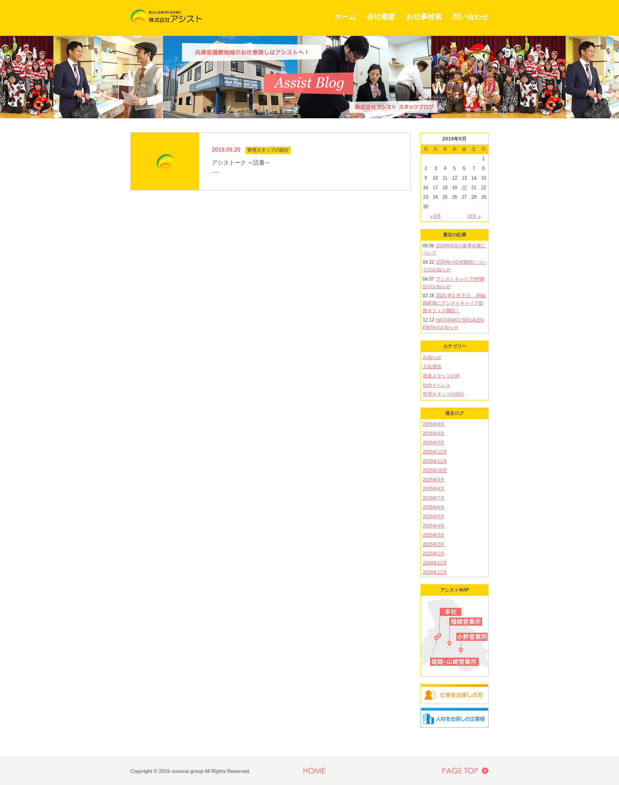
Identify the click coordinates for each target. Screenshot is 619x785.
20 (464, 187)
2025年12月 (435, 452)
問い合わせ (471, 16)
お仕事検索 (424, 16)
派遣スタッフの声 (441, 376)
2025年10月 (435, 470)
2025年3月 (434, 535)
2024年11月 (435, 572)
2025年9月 (434, 479)
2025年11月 (435, 461)
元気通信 (432, 366)
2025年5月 (434, 516)
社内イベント (437, 385)
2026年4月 (434, 433)
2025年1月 (434, 553)
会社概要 (381, 16)
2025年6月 (434, 507)
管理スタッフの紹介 (444, 394)
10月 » (474, 216)
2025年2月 (434, 544)
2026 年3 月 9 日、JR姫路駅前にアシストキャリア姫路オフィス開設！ (454, 303)
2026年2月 (434, 443)
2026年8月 (434, 424)
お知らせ (432, 357)
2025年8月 (434, 488)
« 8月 (435, 216)
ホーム (345, 16)
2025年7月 (434, 498)
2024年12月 (435, 563)
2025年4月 (434, 526)
